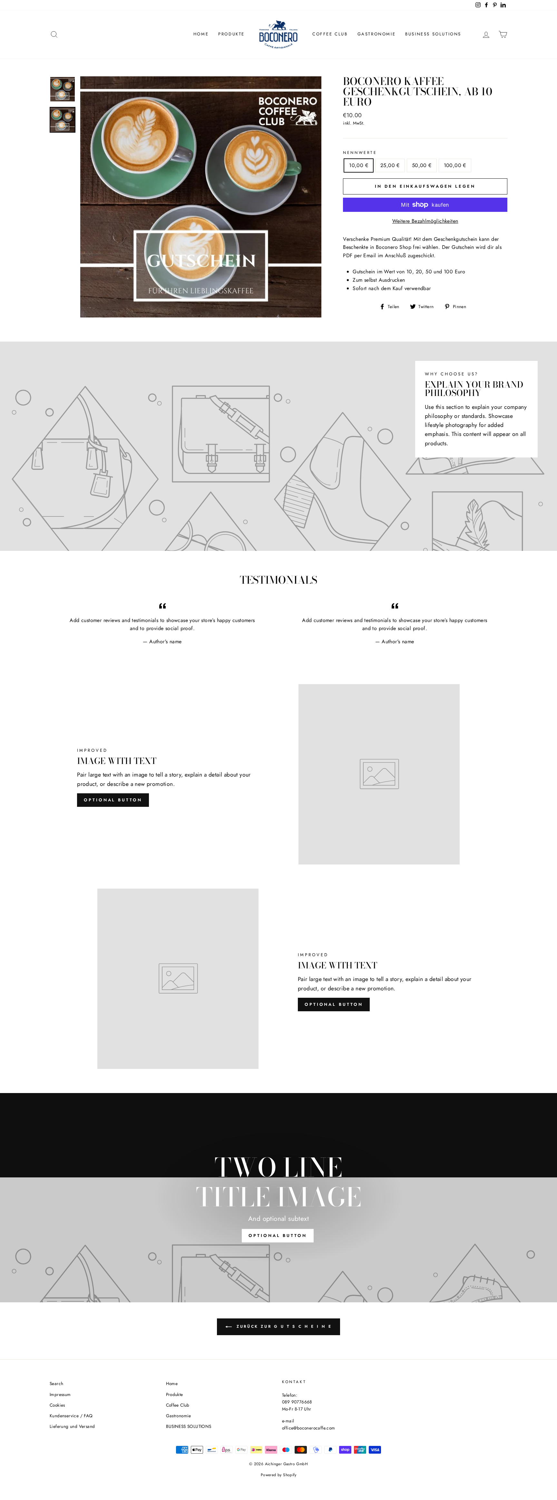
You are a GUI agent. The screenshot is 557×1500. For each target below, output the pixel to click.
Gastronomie (376, 34)
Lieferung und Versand (72, 1426)
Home (201, 34)
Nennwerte (360, 153)
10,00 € (358, 165)
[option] (201, 196)
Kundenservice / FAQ (71, 1415)
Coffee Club (330, 34)
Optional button (113, 800)
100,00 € (455, 165)
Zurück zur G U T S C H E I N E (283, 1326)
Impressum (60, 1394)
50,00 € (422, 165)
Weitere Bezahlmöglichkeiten (425, 221)
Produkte (231, 34)
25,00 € (390, 165)
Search (56, 1383)
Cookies (57, 1405)
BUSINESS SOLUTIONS (433, 34)
